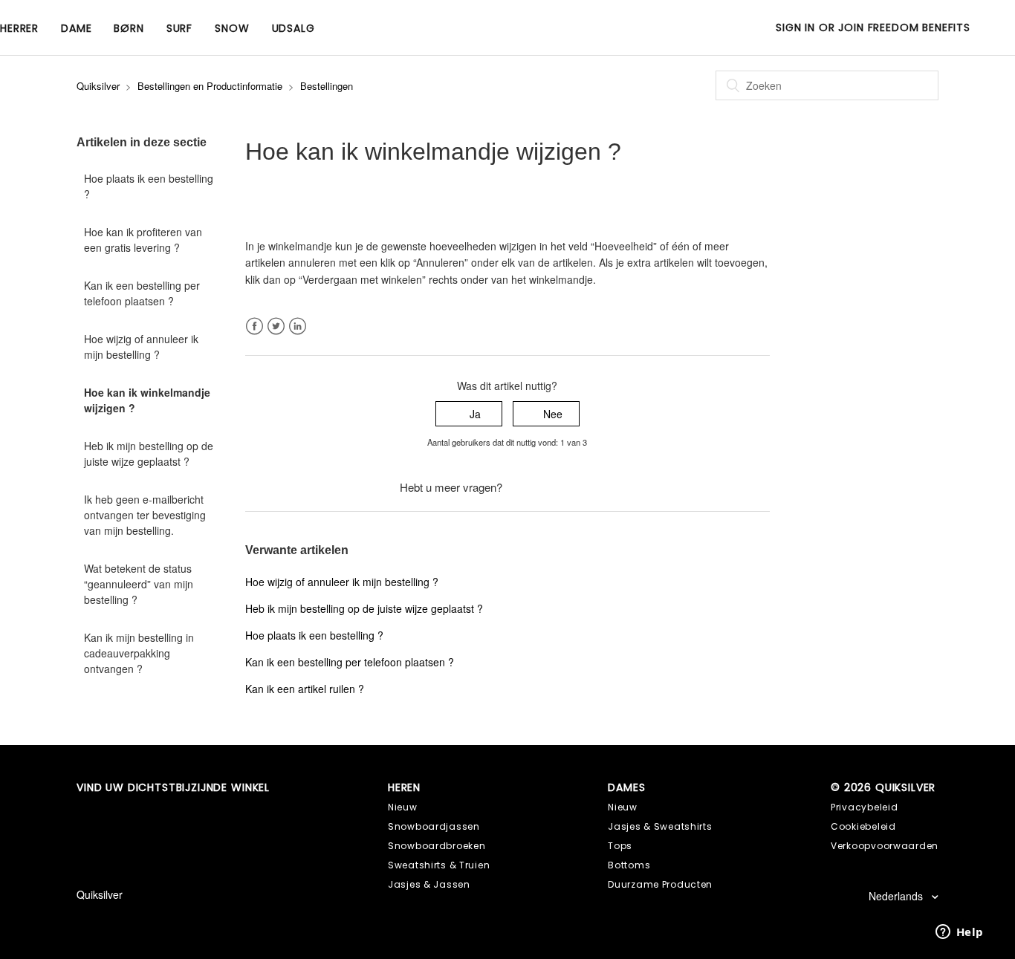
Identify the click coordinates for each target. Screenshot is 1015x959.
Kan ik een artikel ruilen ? (304, 688)
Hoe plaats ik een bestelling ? (148, 186)
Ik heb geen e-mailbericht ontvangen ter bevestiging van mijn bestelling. (145, 515)
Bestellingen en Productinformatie (209, 86)
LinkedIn (297, 326)
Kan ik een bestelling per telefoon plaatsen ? (142, 293)
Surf (179, 28)
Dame (76, 28)
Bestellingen (326, 86)
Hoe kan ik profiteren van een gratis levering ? (143, 239)
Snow (232, 28)
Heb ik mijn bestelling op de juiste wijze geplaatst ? (148, 453)
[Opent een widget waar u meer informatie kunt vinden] (959, 933)
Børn (128, 28)
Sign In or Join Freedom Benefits (873, 27)
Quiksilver (98, 86)
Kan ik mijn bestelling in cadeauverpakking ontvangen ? (139, 653)
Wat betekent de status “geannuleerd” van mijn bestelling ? (138, 584)
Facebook (254, 326)
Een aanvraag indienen (559, 487)
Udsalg (293, 28)
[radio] (468, 414)
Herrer (19, 28)
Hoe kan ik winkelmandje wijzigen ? (147, 400)
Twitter (276, 326)
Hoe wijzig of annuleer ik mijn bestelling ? (141, 346)
